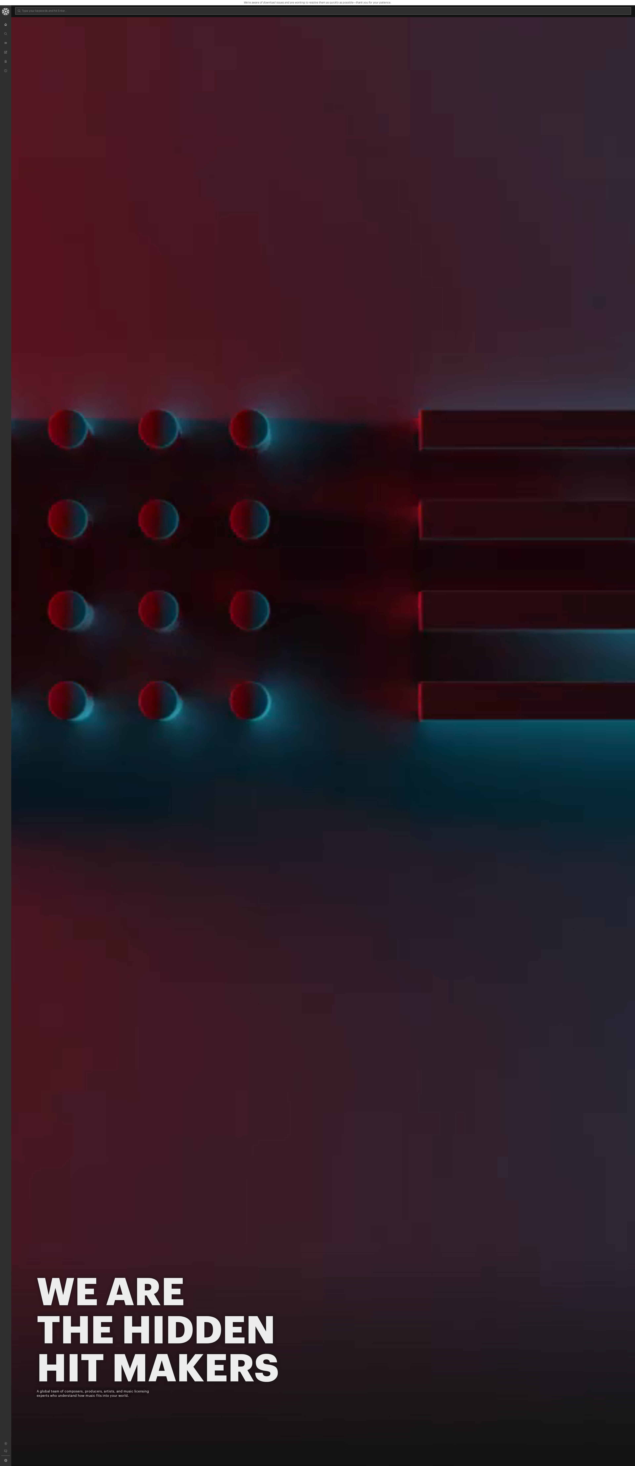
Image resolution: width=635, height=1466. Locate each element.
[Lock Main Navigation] (11, 739)
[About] (5, 71)
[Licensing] (5, 61)
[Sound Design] (5, 43)
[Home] (5, 24)
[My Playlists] (5, 52)
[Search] (5, 34)
